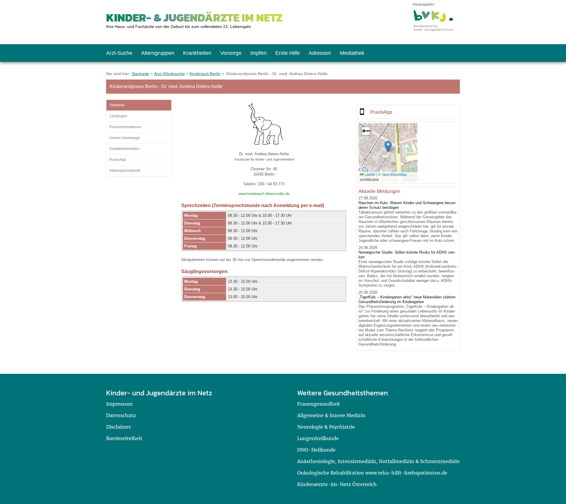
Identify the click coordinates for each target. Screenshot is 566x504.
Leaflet (369, 174)
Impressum (119, 404)
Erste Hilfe (287, 53)
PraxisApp (117, 160)
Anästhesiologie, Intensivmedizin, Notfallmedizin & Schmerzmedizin (378, 461)
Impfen (258, 53)
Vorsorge (230, 53)
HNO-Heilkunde (316, 450)
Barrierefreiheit (124, 438)
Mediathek (352, 53)
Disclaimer (118, 427)
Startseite (140, 73)
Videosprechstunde (125, 170)
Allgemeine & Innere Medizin (331, 415)
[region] (408, 111)
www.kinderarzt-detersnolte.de (263, 193)
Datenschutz (121, 415)
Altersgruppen (157, 53)
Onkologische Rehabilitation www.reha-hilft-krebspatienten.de (372, 473)
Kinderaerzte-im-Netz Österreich (337, 484)
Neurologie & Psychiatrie (326, 427)
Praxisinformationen (125, 127)
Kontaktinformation (124, 149)
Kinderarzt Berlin (205, 73)
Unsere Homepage (124, 138)
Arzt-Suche (119, 53)
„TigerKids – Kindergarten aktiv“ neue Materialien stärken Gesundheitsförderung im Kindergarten (406, 299)
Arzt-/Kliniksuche (169, 73)
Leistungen (118, 116)
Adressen (320, 53)
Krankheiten (197, 53)
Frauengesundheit (318, 404)
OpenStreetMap (394, 174)
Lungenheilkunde (318, 438)
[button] (388, 147)
